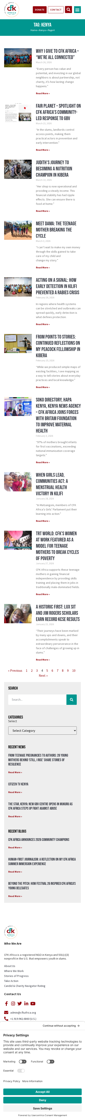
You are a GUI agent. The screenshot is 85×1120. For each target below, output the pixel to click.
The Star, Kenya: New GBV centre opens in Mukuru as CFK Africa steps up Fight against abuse (40, 806)
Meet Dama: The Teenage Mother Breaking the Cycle (56, 230)
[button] (77, 9)
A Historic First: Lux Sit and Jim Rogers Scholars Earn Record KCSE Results (58, 613)
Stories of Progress (16, 976)
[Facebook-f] (6, 1003)
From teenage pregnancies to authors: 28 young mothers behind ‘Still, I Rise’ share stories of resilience (38, 760)
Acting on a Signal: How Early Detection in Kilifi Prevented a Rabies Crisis (57, 286)
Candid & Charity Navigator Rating (24, 986)
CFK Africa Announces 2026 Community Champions (38, 840)
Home (34, 30)
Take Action (11, 981)
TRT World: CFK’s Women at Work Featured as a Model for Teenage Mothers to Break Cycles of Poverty (57, 546)
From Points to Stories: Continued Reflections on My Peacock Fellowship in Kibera (58, 346)
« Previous (15, 670)
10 (74, 670)
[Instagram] (13, 1003)
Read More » (43, 93)
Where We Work (14, 971)
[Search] (71, 699)
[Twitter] (19, 1003)
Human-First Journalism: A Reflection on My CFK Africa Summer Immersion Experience (42, 861)
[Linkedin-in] (26, 1003)
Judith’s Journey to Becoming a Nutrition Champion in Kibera (54, 168)
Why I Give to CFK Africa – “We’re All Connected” (57, 54)
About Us (9, 966)
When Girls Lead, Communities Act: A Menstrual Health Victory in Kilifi (52, 484)
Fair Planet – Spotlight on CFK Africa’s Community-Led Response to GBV (58, 112)
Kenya (42, 30)
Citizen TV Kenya (18, 784)
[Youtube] (33, 1003)
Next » (43, 675)
